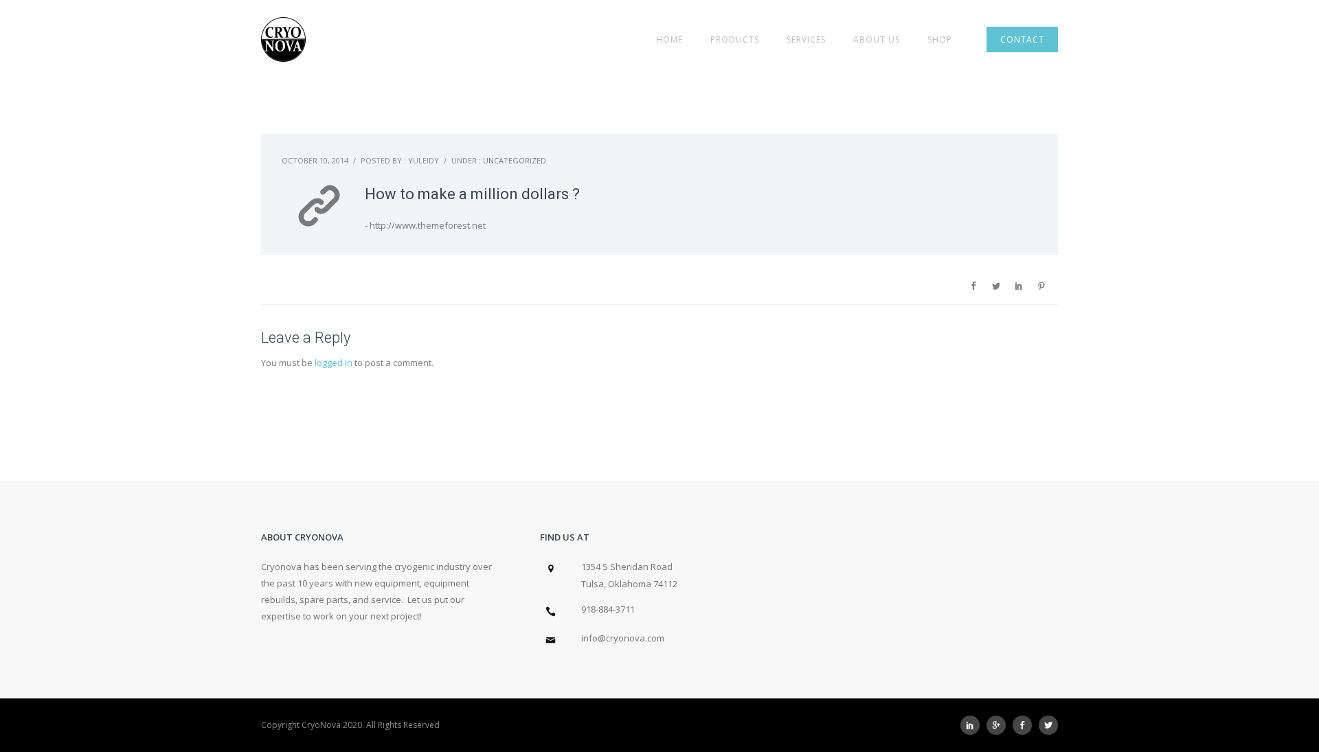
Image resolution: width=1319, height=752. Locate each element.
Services (806, 39)
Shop (939, 39)
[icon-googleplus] (1000, 725)
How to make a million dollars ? (472, 194)
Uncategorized (514, 160)
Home (669, 39)
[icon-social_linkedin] (973, 725)
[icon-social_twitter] (1048, 725)
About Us (876, 39)
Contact (1022, 39)
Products (734, 39)
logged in (333, 362)
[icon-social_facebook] (1026, 725)
